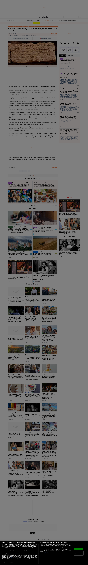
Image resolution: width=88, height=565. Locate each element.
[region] (44, 552)
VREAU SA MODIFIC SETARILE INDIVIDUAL (78, 553)
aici (11, 557)
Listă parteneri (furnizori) (44, 552)
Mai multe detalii (9, 548)
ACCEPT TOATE (78, 549)
